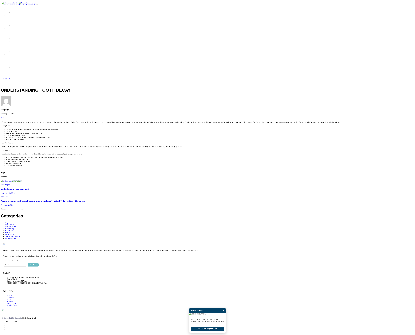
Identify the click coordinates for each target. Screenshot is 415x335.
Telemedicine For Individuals (22, 32)
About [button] (8, 9)
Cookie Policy (12, 305)
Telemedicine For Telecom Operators (27, 51)
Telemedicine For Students (22, 48)
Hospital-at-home (18, 22)
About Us (10, 297)
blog (2, 117)
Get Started (6, 78)
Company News (17, 64)
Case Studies (16, 67)
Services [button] (9, 28)
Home (9, 295)
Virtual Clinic (16, 19)
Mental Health (10, 234)
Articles (14, 74)
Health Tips (15, 70)
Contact (9, 57)
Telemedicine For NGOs (21, 41)
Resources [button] (10, 61)
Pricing (9, 54)
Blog (9, 299)
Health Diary (9, 229)
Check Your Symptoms (207, 329)
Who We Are (16, 12)
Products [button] (10, 15)
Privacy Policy (12, 303)
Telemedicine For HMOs (21, 38)
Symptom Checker (19, 25)
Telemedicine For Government (24, 45)
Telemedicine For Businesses (23, 35)
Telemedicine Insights (12, 236)
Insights (7, 232)
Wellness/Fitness (10, 238)
